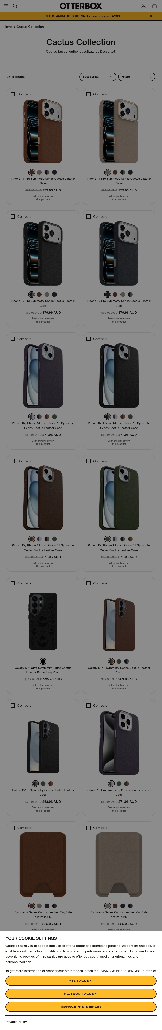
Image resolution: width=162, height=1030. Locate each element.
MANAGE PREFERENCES (81, 1007)
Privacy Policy (16, 1022)
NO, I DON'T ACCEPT (81, 994)
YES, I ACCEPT (81, 981)
